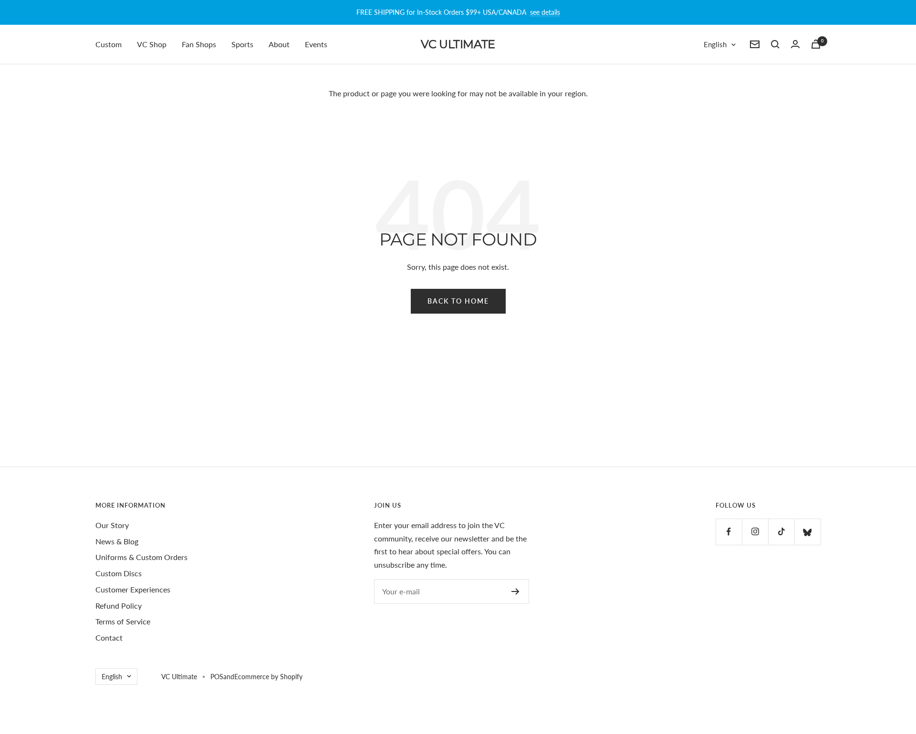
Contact (109, 637)
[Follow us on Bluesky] (807, 532)
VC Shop (152, 44)
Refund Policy (118, 605)
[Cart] (816, 44)
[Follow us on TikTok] (781, 532)
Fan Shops (199, 44)
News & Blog (116, 541)
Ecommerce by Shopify (268, 677)
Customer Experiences (132, 589)
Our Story (112, 525)
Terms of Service (122, 621)
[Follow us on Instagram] (755, 532)
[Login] (795, 44)
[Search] (775, 44)
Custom (108, 44)
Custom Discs (118, 573)
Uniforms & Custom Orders (141, 556)
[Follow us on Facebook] (729, 532)
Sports (242, 44)
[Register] (515, 591)
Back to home (458, 301)
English (715, 44)
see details (545, 12)
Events (316, 44)
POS (216, 677)
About (279, 44)
